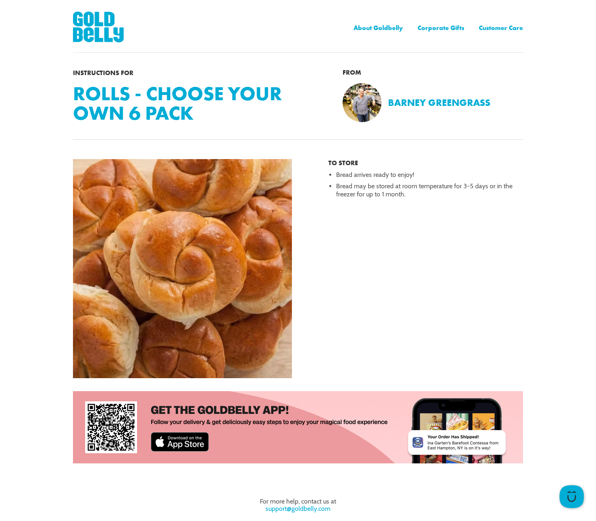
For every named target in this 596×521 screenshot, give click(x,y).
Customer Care (501, 28)
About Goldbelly (378, 28)
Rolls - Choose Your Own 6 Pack (177, 103)
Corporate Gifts (441, 28)
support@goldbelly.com (298, 508)
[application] (571, 496)
